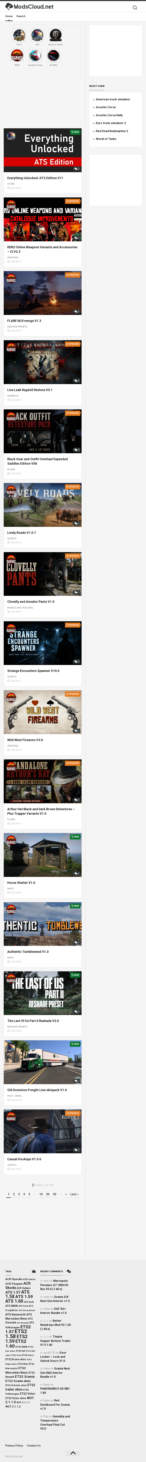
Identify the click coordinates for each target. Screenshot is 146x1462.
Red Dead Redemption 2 (112, 131)
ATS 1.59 (24, 1296)
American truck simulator (113, 99)
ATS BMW (11, 1305)
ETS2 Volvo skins (15, 1398)
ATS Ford (23, 1306)
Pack (10, 1095)
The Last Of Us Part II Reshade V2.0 (33, 1021)
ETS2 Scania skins (18, 1381)
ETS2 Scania (25, 1377)
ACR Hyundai (13, 1279)
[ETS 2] (19, 35)
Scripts (11, 538)
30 (54, 1194)
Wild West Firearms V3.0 (25, 740)
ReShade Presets (17, 326)
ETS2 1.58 (16, 1333)
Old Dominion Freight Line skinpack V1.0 (37, 1090)
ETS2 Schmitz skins (16, 1385)
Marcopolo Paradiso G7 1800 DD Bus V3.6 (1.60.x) (54, 1285)
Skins (18, 1095)
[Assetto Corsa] (35, 55)
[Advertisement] (43, 101)
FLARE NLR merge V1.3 (24, 321)
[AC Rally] (53, 55)
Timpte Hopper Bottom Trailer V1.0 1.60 (55, 1341)
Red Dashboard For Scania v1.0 (55, 1404)
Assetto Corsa (106, 107)
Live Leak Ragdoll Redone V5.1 (30, 390)
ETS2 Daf (20, 1351)
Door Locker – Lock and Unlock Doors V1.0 (53, 1357)
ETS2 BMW (21, 1346)
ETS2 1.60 (15, 1343)
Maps (10, 888)
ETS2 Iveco (28, 1355)
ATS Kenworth (15, 1314)
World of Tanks (106, 139)
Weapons (12, 257)
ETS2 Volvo (27, 1393)
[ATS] (37, 35)
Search (20, 16)
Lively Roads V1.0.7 (21, 533)
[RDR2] (17, 55)
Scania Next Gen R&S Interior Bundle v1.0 (55, 1372)
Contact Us (34, 1445)
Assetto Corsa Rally (109, 115)
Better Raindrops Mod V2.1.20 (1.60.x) (55, 1325)
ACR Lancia (29, 1279)
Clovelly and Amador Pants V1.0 (30, 601)
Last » (74, 1194)
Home (9, 16)
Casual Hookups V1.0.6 (24, 1159)
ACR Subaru (24, 1288)
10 (41, 1194)
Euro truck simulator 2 (111, 123)
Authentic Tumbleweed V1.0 (28, 952)
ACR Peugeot (14, 1283)
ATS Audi (29, 1302)
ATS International (27, 1310)
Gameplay (13, 395)
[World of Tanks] (55, 35)
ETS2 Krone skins (15, 1359)
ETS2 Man (22, 1364)
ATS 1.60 (14, 1301)
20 (47, 1194)
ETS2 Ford (16, 1355)
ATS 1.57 (12, 1292)
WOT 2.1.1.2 (13, 1406)
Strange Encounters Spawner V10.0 (33, 671)
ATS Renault (22, 1323)
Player (11, 469)
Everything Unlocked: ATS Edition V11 (35, 178)
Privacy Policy (14, 1445)
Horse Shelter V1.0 (21, 883)
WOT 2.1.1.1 (23, 1402)
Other (10, 184)
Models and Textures (20, 607)
